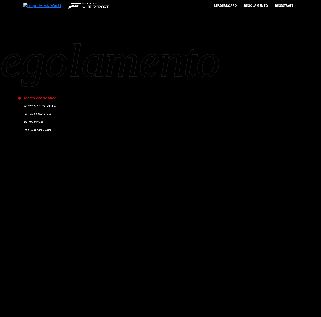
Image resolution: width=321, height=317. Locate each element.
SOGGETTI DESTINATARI (39, 106)
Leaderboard (225, 6)
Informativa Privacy (39, 130)
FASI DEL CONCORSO (37, 114)
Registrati (284, 6)
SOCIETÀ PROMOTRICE (39, 98)
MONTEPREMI (33, 122)
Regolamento (256, 6)
